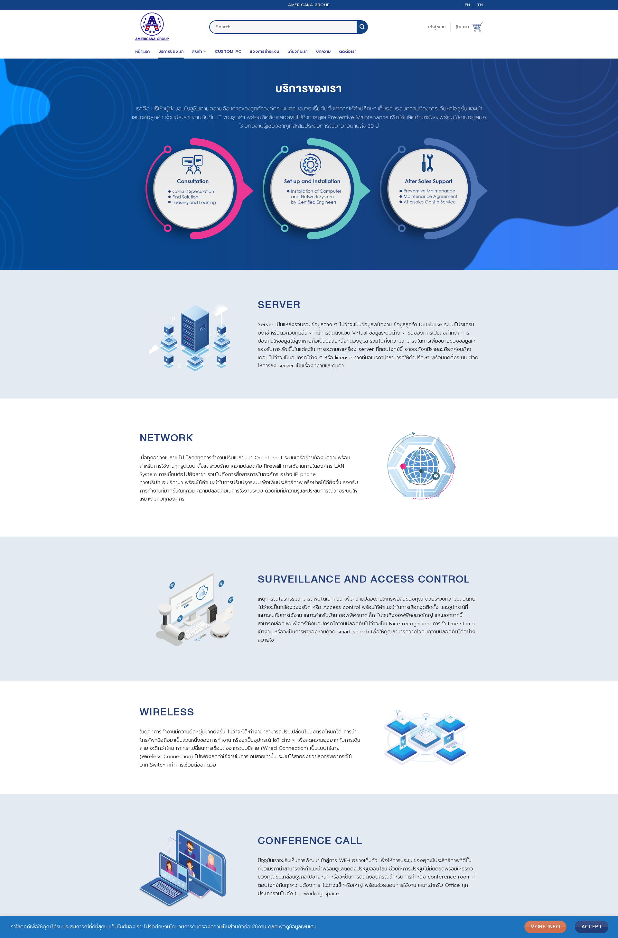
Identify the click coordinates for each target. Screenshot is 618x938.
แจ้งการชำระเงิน (264, 51)
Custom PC (228, 51)
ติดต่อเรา (347, 51)
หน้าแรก (142, 51)
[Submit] (362, 27)
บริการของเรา (171, 51)
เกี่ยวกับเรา (297, 51)
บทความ (323, 51)
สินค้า (197, 51)
